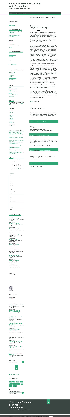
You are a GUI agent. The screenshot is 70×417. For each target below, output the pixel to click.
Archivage (16, 218)
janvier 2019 (11, 119)
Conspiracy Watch (12, 44)
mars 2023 (11, 112)
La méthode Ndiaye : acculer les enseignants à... (16, 304)
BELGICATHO (11, 146)
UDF (22, 383)
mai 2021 (10, 113)
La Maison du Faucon (12, 78)
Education (11, 185)
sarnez (31, 101)
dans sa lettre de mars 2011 (50, 73)
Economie (11, 183)
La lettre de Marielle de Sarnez (14, 94)
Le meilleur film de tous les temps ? (15, 145)
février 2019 (11, 118)
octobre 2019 (11, 115)
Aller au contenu (3, 0)
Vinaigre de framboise (13, 134)
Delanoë (10, 381)
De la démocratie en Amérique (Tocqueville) (14, 36)
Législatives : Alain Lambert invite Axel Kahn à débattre (39, 17)
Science (11, 205)
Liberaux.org (11, 53)
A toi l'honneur (11, 75)
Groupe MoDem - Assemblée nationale (16, 45)
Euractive (10, 90)
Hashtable (11, 76)
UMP (21, 381)
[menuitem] (11, 13)
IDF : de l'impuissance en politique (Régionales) (15, 317)
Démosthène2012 (12, 79)
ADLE (10, 87)
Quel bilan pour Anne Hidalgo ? (16, 341)
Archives (18, 13)
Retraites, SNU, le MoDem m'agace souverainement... (15, 311)
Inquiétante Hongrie (40, 27)
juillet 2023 (11, 110)
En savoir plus (51, 416)
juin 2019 (10, 116)
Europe (11, 187)
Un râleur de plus (12, 72)
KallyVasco (21, 137)
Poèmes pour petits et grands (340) (15, 152)
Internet (11, 193)
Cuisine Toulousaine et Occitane (16, 135)
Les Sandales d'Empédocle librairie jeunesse (15, 151)
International (12, 191)
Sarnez (15, 383)
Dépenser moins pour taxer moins (15, 142)
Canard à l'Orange (12, 25)
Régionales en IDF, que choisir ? (16, 336)
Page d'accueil (52, 17)
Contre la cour (11, 96)
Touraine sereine (17, 138)
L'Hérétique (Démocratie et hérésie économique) (25, 5)
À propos (24, 13)
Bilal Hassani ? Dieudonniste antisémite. (15, 354)
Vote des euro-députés (13, 88)
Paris (11, 197)
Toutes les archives (12, 125)
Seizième (11, 207)
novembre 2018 (11, 122)
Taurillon (10, 93)
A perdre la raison (12, 73)
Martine (10, 218)
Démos (10, 23)
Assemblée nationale (12, 65)
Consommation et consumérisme (16, 177)
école (19, 383)
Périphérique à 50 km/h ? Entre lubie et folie (16, 347)
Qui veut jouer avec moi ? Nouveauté (15, 149)
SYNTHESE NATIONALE (13, 143)
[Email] (16, 367)
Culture (11, 179)
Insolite (11, 189)
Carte (10, 280)
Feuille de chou (11, 81)
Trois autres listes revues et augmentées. (16, 140)
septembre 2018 (12, 124)
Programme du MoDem (14, 201)
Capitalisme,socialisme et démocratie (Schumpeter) (15, 32)
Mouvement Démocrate (13, 42)
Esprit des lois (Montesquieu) (14, 34)
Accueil (11, 13)
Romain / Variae (36, 150)
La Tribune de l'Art (12, 55)
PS (14, 381)
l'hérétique (36, 135)
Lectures (11, 195)
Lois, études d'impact (12, 64)
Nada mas (10, 138)
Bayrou (10, 383)
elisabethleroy (17, 147)
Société (11, 209)
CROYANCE (11, 147)
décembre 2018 (11, 121)
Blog (10, 175)
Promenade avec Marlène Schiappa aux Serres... (14, 330)
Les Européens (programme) (14, 91)
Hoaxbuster (11, 47)
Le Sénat (10, 63)
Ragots (11, 203)
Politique (11, 199)
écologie (11, 181)
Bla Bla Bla (12, 141)
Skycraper (11, 56)
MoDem (17, 381)
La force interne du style (13, 137)
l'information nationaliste (17, 133)
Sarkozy (10, 385)
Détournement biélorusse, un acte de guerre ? (15, 324)
